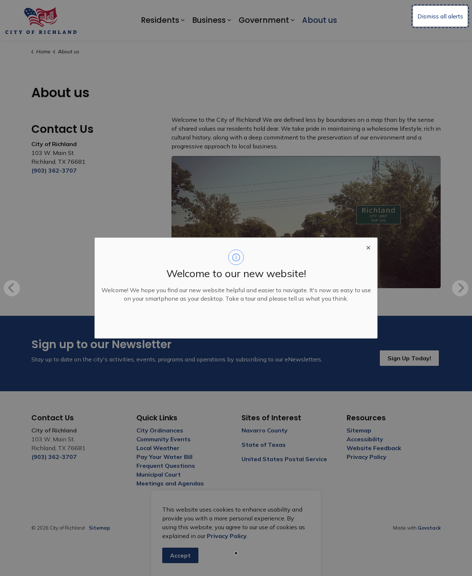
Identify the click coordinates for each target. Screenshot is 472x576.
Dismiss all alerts (440, 16)
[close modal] (368, 246)
